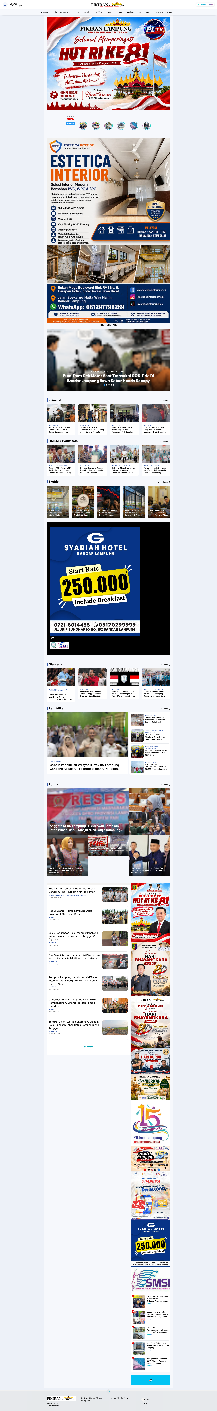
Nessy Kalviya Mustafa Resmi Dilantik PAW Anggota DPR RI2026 (67, 865)
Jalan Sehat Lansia (154, 689)
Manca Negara (145, 12)
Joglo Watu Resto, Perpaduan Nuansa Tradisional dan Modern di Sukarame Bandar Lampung (82, 512)
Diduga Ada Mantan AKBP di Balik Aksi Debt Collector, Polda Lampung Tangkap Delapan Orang (157, 1298)
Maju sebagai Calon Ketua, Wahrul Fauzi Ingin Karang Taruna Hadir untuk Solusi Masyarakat (147, 870)
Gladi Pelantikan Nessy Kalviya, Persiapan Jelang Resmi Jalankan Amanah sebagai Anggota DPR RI (66, 870)
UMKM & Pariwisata (163, 12)
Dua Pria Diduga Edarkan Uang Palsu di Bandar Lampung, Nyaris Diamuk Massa (154, 429)
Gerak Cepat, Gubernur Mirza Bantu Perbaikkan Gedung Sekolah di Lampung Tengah (155, 719)
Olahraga (131, 12)
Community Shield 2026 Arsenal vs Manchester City (60, 690)
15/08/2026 (96, 845)
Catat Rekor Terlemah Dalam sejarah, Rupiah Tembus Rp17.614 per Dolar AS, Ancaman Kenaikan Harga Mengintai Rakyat (108, 512)
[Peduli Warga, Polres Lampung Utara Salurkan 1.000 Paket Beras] (115, 916)
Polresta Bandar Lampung (109, 371)
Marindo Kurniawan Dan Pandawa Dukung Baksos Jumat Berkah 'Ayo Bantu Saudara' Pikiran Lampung (157, 1314)
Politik (109, 12)
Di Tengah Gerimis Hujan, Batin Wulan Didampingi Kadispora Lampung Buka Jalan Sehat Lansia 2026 (154, 693)
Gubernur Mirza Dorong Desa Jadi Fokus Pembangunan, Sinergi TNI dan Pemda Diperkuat (73, 1003)
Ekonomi (86, 465)
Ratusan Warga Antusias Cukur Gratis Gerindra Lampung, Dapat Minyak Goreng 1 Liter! (108, 850)
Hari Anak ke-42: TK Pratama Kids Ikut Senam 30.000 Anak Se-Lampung (156, 766)
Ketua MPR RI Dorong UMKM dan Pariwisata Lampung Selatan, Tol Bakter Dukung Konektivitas (61, 470)
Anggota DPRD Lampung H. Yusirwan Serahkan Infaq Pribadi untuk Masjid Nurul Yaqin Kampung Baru (85, 828)
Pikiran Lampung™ (53, 1405)
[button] (104, 385)
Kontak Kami (143, 1400)
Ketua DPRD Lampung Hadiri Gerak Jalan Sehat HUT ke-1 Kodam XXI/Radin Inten (73, 890)
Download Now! (206, 5)
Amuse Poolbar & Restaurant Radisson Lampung (133, 506)
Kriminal (44, 12)
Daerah (86, 12)
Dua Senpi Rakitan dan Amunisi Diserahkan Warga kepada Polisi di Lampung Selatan (74, 957)
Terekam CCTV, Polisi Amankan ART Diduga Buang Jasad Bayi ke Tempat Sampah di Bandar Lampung (92, 429)
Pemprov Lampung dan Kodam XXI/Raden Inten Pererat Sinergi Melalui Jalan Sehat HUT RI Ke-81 (73, 980)
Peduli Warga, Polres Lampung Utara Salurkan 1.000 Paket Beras (70, 912)
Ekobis (53, 508)
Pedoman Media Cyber (118, 1398)
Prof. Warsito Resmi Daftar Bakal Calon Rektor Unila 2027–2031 (156, 752)
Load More (88, 1046)
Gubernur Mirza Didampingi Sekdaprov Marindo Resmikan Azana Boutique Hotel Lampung (123, 470)
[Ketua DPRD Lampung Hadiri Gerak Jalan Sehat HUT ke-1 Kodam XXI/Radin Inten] (115, 894)
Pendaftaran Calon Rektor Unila (155, 731)
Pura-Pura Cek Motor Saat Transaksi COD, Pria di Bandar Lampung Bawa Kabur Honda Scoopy (108, 378)
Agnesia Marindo (153, 465)
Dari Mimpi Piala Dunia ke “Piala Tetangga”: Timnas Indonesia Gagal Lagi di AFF (91, 693)
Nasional (119, 12)
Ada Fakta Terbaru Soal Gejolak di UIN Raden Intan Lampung (158, 1345)
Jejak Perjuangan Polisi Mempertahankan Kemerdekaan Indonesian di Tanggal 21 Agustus (73, 936)
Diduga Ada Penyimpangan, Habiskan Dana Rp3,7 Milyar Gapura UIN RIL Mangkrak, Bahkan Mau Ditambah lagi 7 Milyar (158, 1330)
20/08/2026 (151, 762)
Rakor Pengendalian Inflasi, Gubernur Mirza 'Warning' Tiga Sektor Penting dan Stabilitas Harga (158, 512)
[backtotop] (108, 1391)
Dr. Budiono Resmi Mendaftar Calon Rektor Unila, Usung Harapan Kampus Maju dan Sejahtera (156, 737)
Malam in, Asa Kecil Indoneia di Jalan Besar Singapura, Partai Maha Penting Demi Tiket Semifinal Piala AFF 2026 (123, 693)
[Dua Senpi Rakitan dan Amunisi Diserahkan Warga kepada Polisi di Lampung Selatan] (115, 961)
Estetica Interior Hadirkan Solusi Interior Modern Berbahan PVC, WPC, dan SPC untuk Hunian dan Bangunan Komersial (58, 512)
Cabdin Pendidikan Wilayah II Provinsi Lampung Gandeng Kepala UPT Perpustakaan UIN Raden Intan (84, 767)
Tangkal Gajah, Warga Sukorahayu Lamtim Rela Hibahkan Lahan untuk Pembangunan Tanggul (74, 1025)
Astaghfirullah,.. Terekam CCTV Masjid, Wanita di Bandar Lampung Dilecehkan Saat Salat (157, 1361)
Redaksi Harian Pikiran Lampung (65, 12)
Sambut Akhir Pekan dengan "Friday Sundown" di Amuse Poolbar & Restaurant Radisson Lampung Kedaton (133, 512)
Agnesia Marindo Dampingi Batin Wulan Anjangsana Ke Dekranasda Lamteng (155, 470)
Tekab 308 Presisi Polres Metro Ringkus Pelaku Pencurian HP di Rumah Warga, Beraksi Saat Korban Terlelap (123, 429)
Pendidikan (97, 12)
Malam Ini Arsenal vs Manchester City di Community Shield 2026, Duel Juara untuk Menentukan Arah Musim (61, 697)
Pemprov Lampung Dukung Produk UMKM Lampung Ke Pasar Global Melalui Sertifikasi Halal (91, 470)
